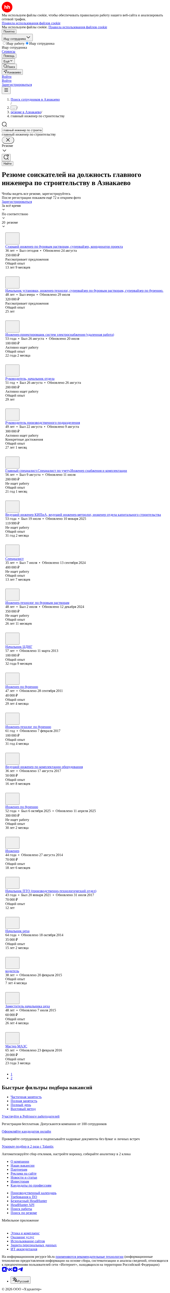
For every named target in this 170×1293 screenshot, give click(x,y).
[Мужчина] (12, 238)
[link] (9, 66)
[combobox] (22, 130)
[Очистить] (8, 140)
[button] (7, 77)
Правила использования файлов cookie (77, 27)
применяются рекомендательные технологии (90, 1256)
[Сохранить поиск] (6, 157)
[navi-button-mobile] (6, 90)
